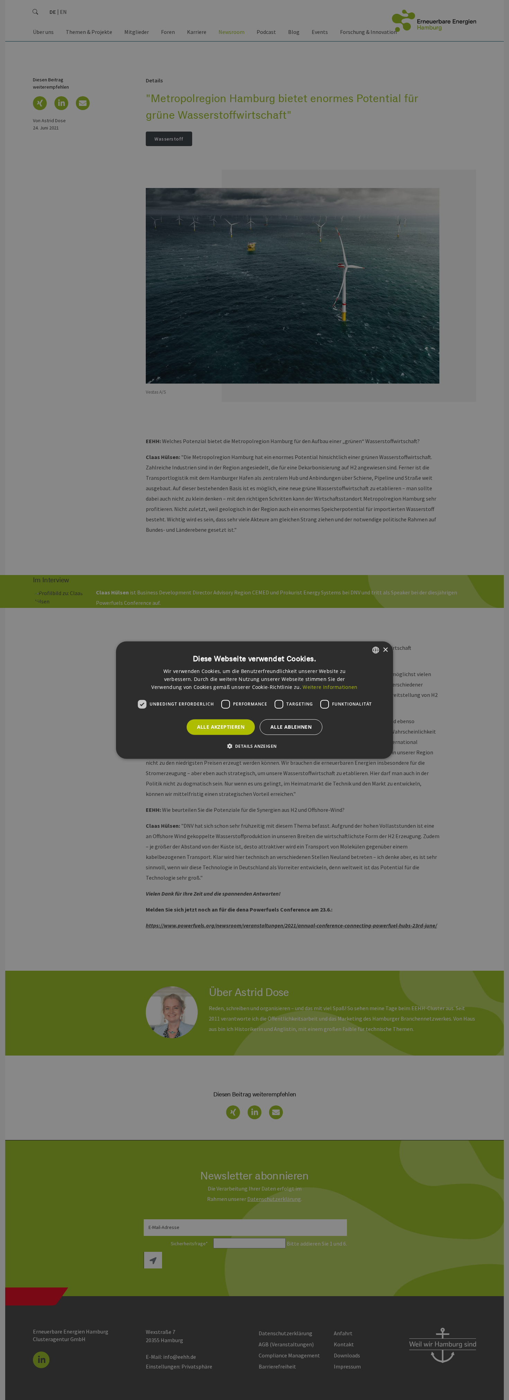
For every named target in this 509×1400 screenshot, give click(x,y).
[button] (254, 746)
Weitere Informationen (330, 686)
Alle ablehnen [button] (291, 727)
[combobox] (375, 650)
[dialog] (254, 700)
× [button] (385, 649)
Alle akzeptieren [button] (220, 727)
